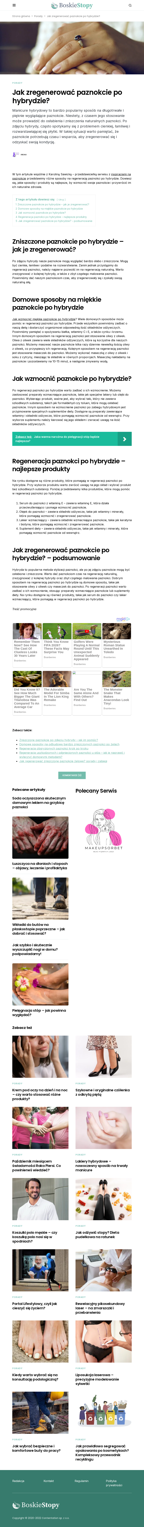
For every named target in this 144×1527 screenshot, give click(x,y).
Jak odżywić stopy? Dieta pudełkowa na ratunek (97, 1234)
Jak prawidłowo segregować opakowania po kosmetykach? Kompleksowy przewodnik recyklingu (102, 1453)
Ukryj (61, 199)
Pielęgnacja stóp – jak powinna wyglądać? (39, 1012)
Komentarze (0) (72, 775)
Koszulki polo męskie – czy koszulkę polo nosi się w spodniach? (34, 1237)
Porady (38, 16)
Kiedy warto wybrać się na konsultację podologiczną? (35, 1377)
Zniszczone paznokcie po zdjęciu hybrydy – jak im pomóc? (58, 740)
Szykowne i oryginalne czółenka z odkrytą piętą (103, 1092)
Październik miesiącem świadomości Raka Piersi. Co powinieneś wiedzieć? (36, 1166)
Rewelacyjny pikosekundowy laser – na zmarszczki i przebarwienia (100, 1308)
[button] (14, 5)
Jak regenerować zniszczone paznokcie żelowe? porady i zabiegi (63, 761)
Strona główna (21, 16)
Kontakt (49, 1481)
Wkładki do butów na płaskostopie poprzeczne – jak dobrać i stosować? (38, 929)
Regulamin (82, 1481)
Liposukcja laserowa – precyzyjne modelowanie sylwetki (97, 1379)
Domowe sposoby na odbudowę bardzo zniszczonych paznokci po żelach (69, 744)
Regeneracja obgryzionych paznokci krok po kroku (53, 748)
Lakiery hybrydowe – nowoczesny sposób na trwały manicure (102, 1166)
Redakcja (18, 1481)
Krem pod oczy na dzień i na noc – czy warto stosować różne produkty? (40, 1094)
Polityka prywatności (114, 1483)
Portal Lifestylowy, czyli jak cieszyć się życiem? (34, 1306)
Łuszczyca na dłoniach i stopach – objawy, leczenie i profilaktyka (40, 865)
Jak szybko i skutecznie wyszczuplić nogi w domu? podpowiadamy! (35, 949)
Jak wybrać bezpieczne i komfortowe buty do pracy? (36, 1448)
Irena (24, 154)
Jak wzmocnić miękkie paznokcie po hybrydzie (43, 319)
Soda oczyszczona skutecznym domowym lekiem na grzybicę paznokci (39, 802)
